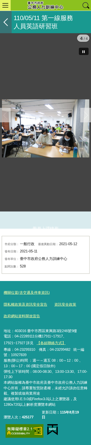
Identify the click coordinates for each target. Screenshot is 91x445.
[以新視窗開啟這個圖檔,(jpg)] (45, 129)
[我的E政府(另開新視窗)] (52, 429)
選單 (5, 5)
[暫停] (84, 51)
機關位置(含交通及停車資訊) (27, 292)
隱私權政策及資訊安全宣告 (25, 304)
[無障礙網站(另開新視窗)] (24, 431)
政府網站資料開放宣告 (22, 316)
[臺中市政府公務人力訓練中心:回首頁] (45, 5)
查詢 (85, 5)
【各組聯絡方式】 (51, 343)
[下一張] (85, 115)
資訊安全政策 (65, 304)
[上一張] (5, 115)
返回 (6, 22)
